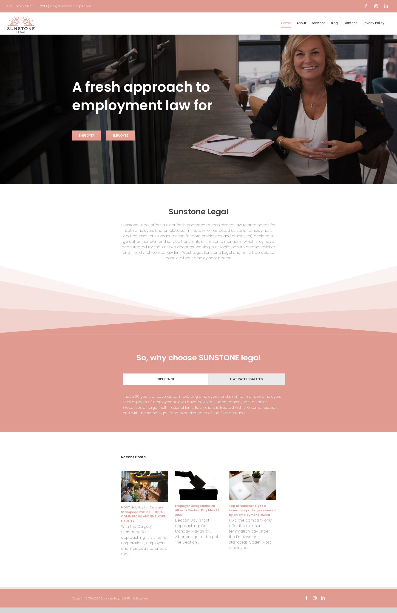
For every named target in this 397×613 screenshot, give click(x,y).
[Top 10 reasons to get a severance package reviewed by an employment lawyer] (252, 485)
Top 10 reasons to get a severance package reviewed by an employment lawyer (252, 510)
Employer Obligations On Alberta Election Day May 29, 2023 (197, 510)
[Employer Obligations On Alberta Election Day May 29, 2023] (198, 485)
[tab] (165, 379)
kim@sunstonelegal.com (70, 6)
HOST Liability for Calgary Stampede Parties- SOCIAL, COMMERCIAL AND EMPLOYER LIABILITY (143, 514)
